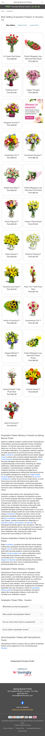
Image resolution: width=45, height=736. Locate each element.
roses (3, 457)
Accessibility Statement (33, 728)
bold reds (29, 522)
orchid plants (10, 514)
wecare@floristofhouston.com (22, 695)
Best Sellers (10, 25)
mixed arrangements (14, 553)
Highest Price (22, 25)
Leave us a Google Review (22, 709)
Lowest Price (34, 25)
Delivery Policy (22, 731)
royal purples (19, 522)
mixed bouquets (6, 459)
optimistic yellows (7, 522)
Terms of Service (8, 728)
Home (3, 11)
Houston (4, 648)
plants (40, 459)
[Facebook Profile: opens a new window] (22, 702)
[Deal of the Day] (33, 112)
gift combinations (10, 518)
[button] (40, 731)
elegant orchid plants (8, 560)
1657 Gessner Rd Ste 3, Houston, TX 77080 (22, 691)
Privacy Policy (20, 728)
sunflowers (9, 455)
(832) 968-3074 (22, 693)
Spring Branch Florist (23, 2)
